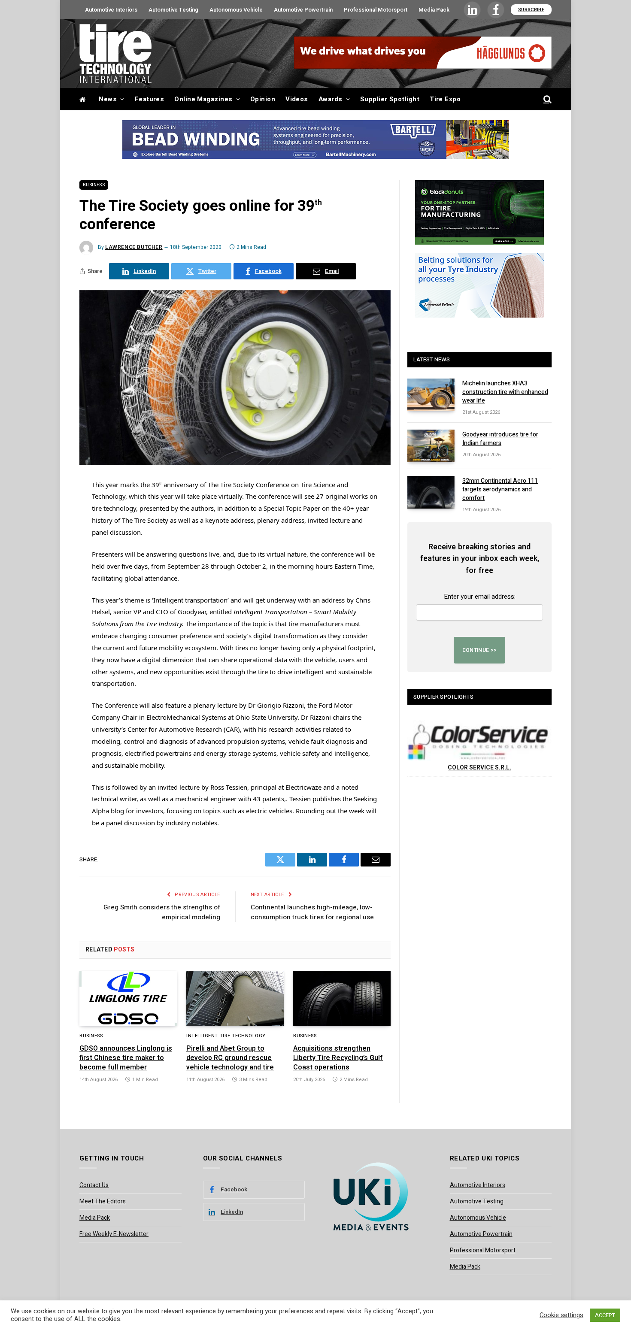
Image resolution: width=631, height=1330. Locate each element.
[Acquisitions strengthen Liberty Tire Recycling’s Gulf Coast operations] (342, 998)
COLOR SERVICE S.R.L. (479, 767)
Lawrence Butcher (134, 247)
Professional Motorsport (375, 10)
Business (94, 185)
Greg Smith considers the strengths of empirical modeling (161, 912)
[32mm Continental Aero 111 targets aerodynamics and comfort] (431, 492)
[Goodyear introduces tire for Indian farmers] (431, 446)
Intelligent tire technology (226, 1036)
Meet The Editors (102, 1201)
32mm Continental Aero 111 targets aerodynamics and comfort (500, 490)
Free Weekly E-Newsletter (114, 1234)
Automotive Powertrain (303, 10)
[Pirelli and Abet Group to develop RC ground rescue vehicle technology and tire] (235, 998)
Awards (331, 99)
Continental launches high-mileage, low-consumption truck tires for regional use (312, 912)
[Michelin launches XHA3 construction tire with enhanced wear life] (431, 395)
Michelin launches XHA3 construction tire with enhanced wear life (505, 392)
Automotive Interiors (111, 10)
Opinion (262, 99)
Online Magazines (203, 99)
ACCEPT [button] (605, 1315)
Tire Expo (445, 99)
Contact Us (94, 1185)
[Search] (547, 99)
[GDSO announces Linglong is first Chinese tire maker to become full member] (128, 998)
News (108, 99)
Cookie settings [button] (561, 1315)
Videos (296, 99)
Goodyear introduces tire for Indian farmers (500, 439)
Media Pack (434, 10)
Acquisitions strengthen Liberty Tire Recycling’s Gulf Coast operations (338, 1058)
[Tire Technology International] (115, 54)
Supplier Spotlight (389, 99)
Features (149, 99)
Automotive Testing (173, 10)
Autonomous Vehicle (236, 10)
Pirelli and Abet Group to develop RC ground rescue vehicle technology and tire (230, 1058)
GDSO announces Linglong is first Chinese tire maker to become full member (125, 1058)
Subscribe (531, 9)
